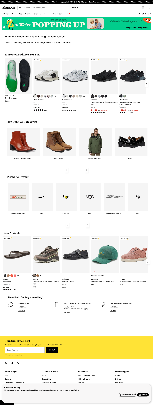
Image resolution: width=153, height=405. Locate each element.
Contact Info (46, 379)
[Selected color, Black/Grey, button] (92, 96)
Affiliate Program (84, 379)
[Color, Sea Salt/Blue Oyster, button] (67, 96)
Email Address (12, 350)
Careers (8, 379)
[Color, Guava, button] (15, 275)
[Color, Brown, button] (96, 96)
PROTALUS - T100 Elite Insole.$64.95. (18, 80)
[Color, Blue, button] (102, 96)
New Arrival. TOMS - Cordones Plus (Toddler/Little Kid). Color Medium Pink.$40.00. (134, 261)
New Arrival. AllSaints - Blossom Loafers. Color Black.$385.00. (75, 262)
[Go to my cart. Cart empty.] (148, 8)
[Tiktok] (12, 363)
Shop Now (93, 2)
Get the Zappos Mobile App (15, 382)
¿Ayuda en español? (49, 382)
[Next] (146, 84)
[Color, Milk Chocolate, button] (8, 275)
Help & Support (145, 14)
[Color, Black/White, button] (106, 96)
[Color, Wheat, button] (37, 275)
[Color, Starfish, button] (11, 275)
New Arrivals (119, 382)
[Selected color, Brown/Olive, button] (34, 275)
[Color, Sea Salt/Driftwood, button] (73, 96)
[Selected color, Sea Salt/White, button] (35, 96)
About (7, 375)
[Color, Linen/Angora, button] (42, 96)
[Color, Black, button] (5, 275)
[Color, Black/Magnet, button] (70, 96)
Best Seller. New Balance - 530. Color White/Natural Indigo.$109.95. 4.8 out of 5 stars (75, 84)
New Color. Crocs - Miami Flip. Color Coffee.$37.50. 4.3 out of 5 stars (17, 263)
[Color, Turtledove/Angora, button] (77, 96)
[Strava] (18, 363)
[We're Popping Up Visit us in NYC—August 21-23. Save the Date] (76, 23)
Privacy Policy (73, 390)
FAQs (44, 375)
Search (75, 7)
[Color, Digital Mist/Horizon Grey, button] (45, 96)
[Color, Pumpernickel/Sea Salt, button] (38, 96)
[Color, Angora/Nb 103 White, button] (51, 96)
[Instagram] (6, 363)
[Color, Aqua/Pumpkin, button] (124, 96)
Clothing (118, 379)
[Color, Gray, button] (99, 96)
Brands (117, 375)
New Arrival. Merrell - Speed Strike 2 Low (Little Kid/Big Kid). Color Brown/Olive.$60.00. (46, 262)
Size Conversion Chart (86, 375)
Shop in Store (143, 28)
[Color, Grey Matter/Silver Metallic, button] (80, 96)
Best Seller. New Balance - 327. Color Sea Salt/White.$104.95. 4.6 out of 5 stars (47, 84)
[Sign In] (143, 8)
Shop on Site (131, 28)
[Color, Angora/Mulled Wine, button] (48, 96)
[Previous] (66, 170)
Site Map (81, 382)
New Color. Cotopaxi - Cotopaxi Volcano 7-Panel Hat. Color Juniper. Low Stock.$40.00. (105, 261)
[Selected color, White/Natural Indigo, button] (63, 96)
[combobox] (43, 8)
